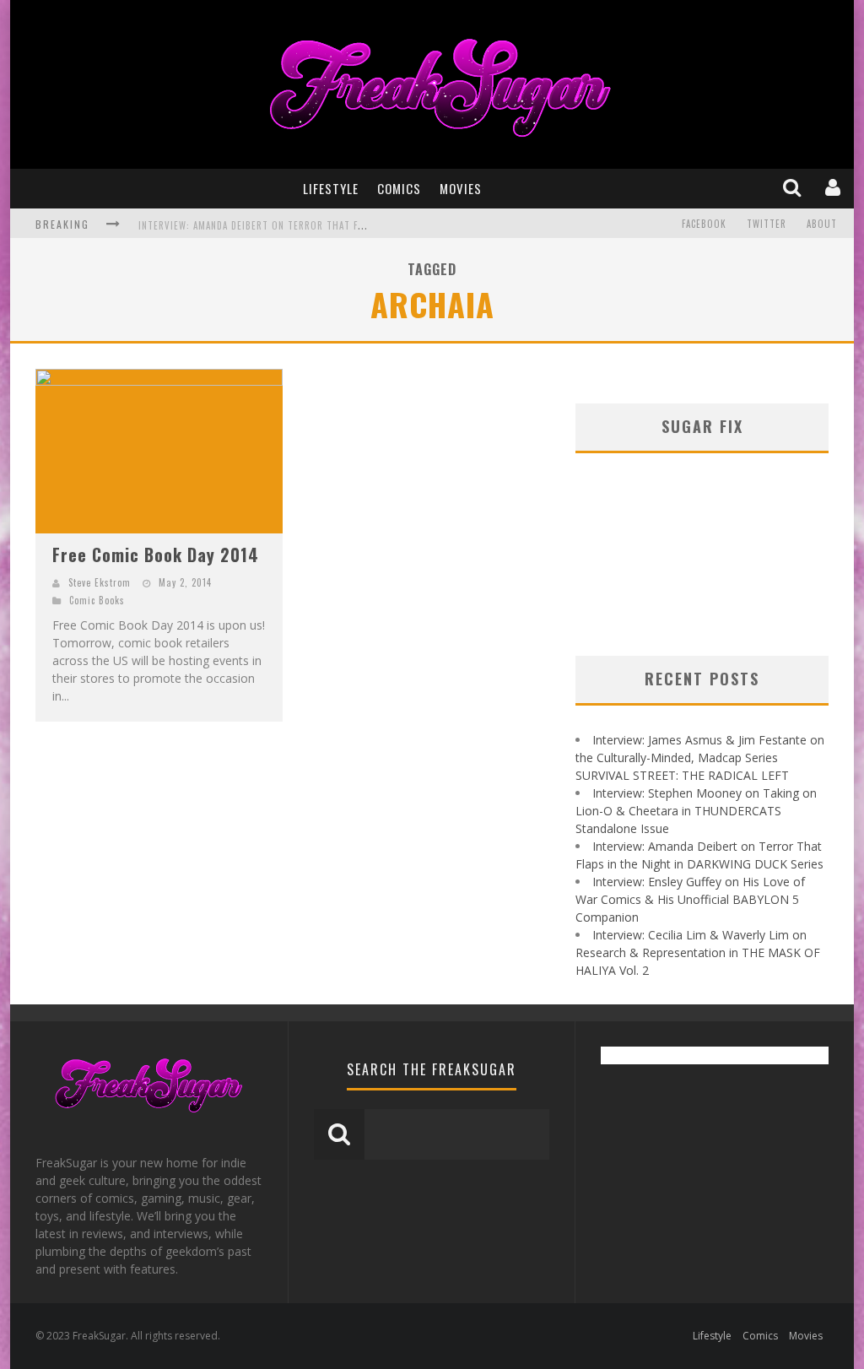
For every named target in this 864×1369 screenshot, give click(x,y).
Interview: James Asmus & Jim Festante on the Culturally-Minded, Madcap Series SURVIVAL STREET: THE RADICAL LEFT (699, 757)
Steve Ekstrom (99, 582)
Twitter (766, 223)
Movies (461, 188)
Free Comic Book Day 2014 (155, 554)
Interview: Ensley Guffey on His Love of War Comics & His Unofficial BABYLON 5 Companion (690, 899)
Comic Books (97, 600)
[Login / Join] (834, 188)
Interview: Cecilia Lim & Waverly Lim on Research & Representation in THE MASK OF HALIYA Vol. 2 (697, 952)
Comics (399, 188)
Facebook (704, 223)
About (822, 223)
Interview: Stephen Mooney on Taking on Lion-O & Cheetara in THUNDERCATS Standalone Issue (696, 810)
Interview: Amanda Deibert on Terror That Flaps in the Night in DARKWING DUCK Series (351, 225)
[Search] (793, 188)
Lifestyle (331, 188)
